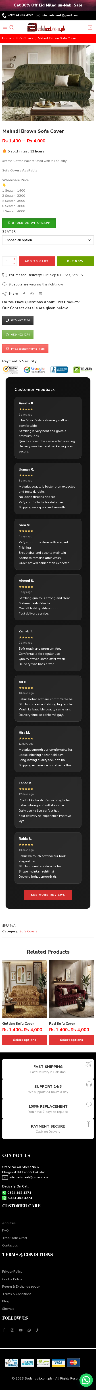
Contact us (10, 1245)
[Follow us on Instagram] (12, 1330)
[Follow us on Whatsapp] (29, 1330)
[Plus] (14, 258)
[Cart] (90, 27)
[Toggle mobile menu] (5, 27)
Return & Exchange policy (21, 1286)
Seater (9, 232)
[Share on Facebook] (24, 293)
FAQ (5, 1230)
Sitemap (8, 1308)
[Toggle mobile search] (11, 27)
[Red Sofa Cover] (71, 989)
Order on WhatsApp (31, 223)
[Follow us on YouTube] (21, 1330)
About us (9, 1223)
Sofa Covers (24, 38)
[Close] (91, 6)
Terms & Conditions (16, 1294)
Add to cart (37, 261)
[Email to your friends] (40, 294)
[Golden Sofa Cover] (24, 989)
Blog (5, 1301)
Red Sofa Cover (62, 1023)
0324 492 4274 (20, 320)
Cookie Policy (12, 1279)
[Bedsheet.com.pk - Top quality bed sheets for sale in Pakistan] (48, 27)
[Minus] (14, 263)
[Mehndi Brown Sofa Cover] (48, 83)
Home (6, 38)
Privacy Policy (12, 1271)
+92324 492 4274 (20, 15)
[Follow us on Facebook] (4, 1330)
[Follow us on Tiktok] (37, 1330)
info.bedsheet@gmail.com (60, 15)
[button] (29, 222)
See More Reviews (48, 894)
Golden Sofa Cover (18, 1023)
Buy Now (75, 261)
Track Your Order (14, 1238)
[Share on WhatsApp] (32, 294)
